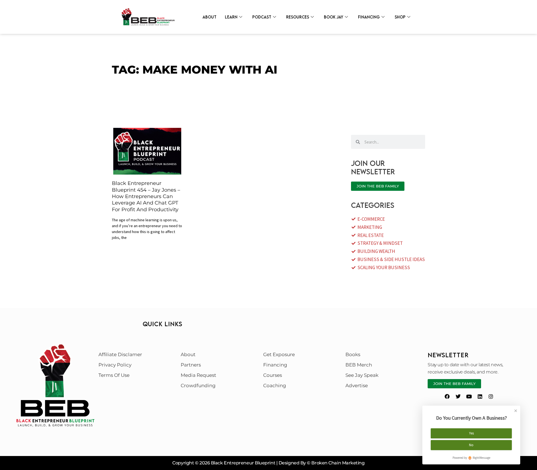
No (471, 445)
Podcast (261, 17)
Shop (400, 17)
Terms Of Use (113, 375)
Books (352, 354)
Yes (471, 433)
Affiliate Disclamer (120, 354)
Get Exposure (279, 354)
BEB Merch (358, 365)
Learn (231, 17)
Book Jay (333, 17)
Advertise (356, 385)
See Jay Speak (361, 375)
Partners (191, 365)
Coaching (274, 385)
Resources (297, 17)
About (209, 17)
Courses (272, 375)
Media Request (198, 375)
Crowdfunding (198, 385)
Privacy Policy (114, 365)
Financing (369, 17)
